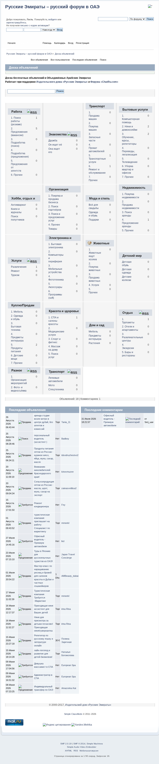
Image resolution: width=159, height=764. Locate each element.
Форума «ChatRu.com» (104, 81)
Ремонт (15, 271)
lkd (62, 541)
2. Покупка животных (94, 267)
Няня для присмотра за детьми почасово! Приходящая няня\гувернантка (43, 624)
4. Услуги (94, 285)
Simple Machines (95, 744)
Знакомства (58, 134)
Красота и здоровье (64, 311)
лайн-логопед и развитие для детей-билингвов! (43, 653)
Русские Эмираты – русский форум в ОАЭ (52, 6)
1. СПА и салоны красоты (53, 321)
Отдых (127, 312)
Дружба (52, 140)
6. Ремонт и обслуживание (97, 169)
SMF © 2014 (79, 744)
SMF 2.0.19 (66, 744)
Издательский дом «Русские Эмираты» (88, 704)
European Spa (68, 665)
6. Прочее (17, 174)
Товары (52, 228)
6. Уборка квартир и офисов (127, 169)
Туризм (15, 275)
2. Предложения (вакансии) (19, 132)
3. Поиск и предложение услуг (56, 217)
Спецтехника (56, 389)
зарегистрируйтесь (16, 22)
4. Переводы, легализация (129, 151)
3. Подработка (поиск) (18, 142)
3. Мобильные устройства (55, 269)
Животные (101, 243)
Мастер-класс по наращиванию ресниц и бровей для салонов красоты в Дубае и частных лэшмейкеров (44, 576)
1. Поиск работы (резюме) (16, 121)
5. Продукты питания (17, 348)
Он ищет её (55, 144)
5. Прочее (128, 230)
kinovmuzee (67, 471)
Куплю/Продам (22, 305)
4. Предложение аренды (130, 223)
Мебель (93, 331)
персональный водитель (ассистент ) (41, 438)
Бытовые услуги (135, 109)
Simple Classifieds (73, 714)
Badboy (65, 438)
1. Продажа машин (94, 116)
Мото (51, 385)
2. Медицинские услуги (56, 331)
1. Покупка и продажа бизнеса (55, 199)
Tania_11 (65, 422)
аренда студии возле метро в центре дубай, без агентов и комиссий (43, 422)
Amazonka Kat (68, 688)
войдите (52, 19)
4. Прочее (54, 224)
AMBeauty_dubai (69, 576)
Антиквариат (18, 204)
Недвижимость (133, 187)
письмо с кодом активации (34, 25)
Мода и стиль (99, 198)
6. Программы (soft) (55, 294)
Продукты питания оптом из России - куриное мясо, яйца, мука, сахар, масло (44, 455)
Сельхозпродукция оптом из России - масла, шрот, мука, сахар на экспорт (44, 488)
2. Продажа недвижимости (130, 205)
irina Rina (66, 609)
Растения (94, 343)
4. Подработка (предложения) (20, 153)
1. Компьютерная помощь (131, 119)
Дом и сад (96, 325)
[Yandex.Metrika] (81, 724)
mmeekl (65, 523)
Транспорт (97, 106)
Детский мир (132, 255)
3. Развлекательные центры (132, 337)
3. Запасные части (94, 137)
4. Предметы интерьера (17, 337)
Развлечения (18, 266)
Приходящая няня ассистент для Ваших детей (43, 609)
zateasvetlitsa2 (69, 488)
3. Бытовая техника (16, 326)
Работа (16, 111)
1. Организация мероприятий (19, 380)
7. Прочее (128, 176)
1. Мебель (17, 311)
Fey (63, 505)
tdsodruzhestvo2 (69, 455)
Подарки (94, 219)
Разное (16, 370)
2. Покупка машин (93, 126)
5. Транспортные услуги (97, 159)
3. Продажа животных (94, 277)
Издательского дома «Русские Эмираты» (62, 81)
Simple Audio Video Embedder (81, 747)
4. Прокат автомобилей (96, 148)
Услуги (16, 260)
